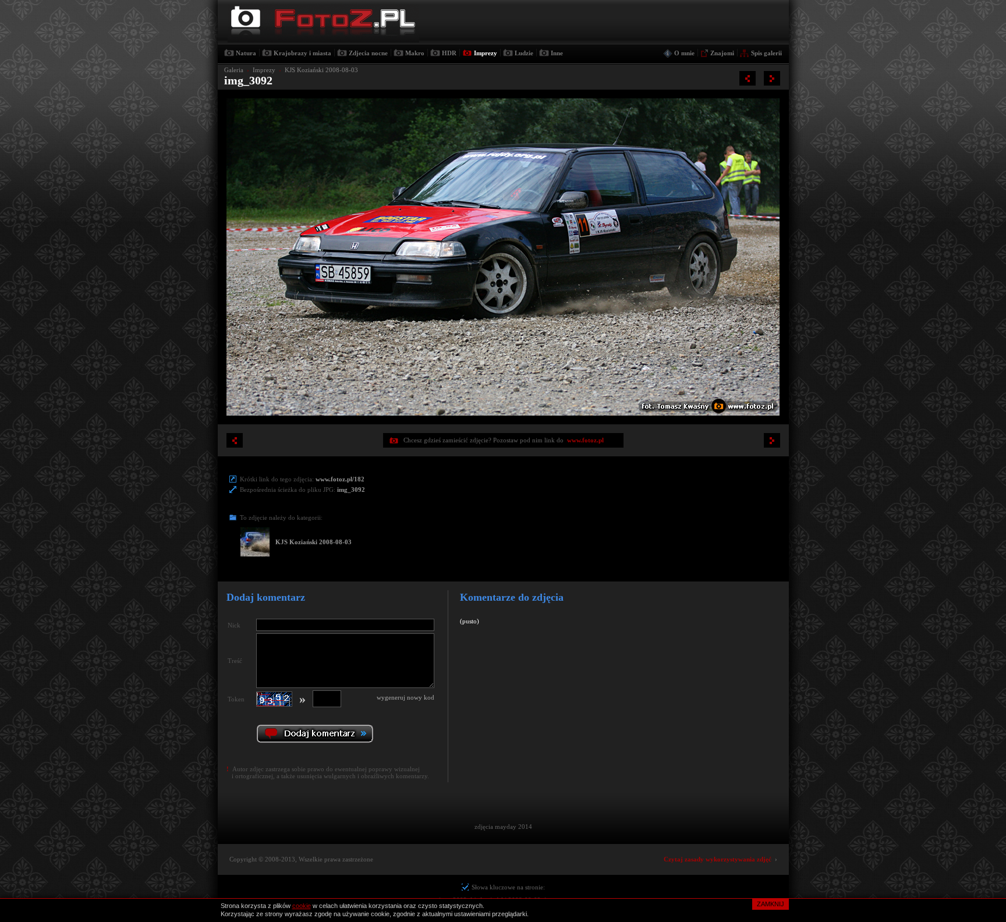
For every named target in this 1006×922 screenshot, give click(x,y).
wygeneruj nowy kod (405, 697)
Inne (557, 52)
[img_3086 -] (772, 78)
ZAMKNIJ (770, 903)
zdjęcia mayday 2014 (503, 826)
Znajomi (722, 52)
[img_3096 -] (747, 78)
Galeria (233, 69)
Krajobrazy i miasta (302, 52)
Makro (414, 52)
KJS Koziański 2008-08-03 (321, 69)
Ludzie (524, 52)
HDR (449, 52)
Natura (246, 52)
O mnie (684, 52)
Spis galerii (766, 52)
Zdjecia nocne (368, 52)
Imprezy (485, 52)
